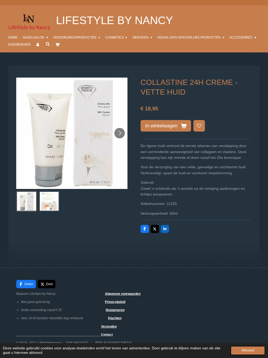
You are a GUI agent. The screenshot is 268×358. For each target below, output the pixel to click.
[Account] (38, 44)
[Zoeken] (48, 44)
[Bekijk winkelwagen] (57, 44)
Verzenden (109, 326)
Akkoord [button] (248, 350)
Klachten (114, 318)
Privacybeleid (115, 302)
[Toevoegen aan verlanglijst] (199, 126)
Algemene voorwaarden (123, 294)
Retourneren (115, 310)
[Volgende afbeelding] (119, 133)
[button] (26, 201)
